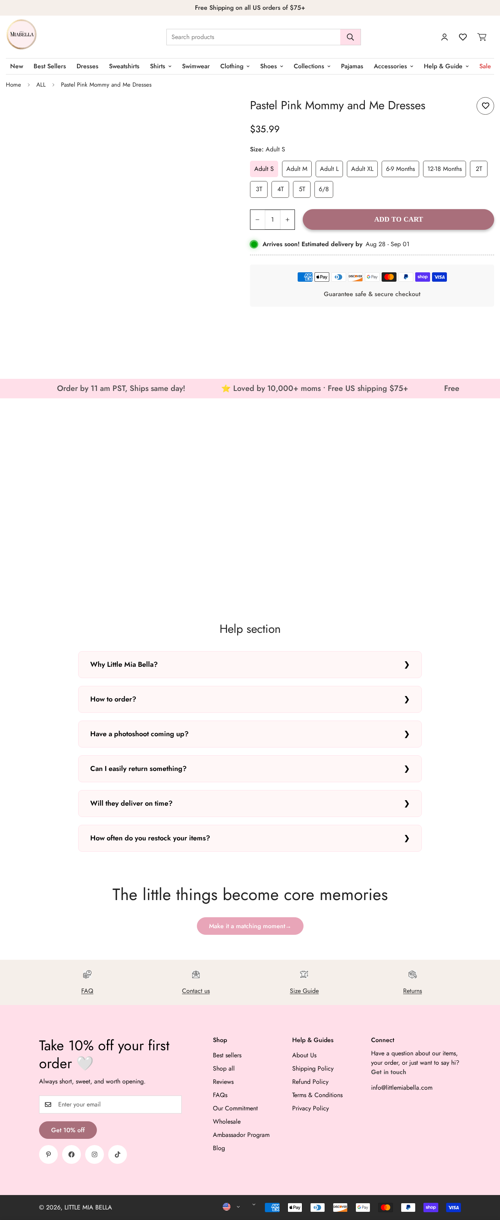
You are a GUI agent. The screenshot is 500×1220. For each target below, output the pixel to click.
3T (259, 189)
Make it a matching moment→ (250, 926)
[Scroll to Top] (485, 1177)
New (16, 66)
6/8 (324, 189)
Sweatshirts (124, 66)
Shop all (224, 1068)
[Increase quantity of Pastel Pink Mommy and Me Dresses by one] (287, 219)
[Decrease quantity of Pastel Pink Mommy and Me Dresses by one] (257, 219)
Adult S (264, 168)
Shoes (268, 66)
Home (13, 84)
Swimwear (196, 66)
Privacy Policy (310, 1108)
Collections (309, 66)
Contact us (196, 990)
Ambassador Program (241, 1134)
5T (302, 189)
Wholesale (227, 1121)
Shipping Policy (313, 1068)
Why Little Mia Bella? (124, 664)
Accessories (390, 66)
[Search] (350, 37)
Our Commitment (235, 1108)
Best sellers (227, 1055)
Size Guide (304, 990)
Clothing (231, 66)
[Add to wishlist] (485, 106)
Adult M (296, 168)
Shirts (157, 66)
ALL (41, 84)
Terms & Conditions (317, 1094)
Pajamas (352, 66)
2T (479, 168)
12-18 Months (444, 168)
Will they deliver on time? (131, 803)
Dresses (87, 66)
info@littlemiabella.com (401, 1087)
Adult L (329, 168)
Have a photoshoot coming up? (139, 734)
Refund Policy (310, 1081)
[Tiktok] (117, 1154)
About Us (304, 1055)
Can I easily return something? (138, 769)
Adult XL (362, 168)
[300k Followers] (71, 1154)
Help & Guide (443, 66)
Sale (485, 66)
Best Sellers (50, 66)
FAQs (220, 1094)
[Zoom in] (219, 112)
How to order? (113, 699)
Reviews (223, 1081)
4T (280, 189)
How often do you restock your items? (150, 838)
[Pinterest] (48, 1154)
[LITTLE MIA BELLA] (21, 37)
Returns (412, 990)
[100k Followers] (94, 1154)
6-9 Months (400, 168)
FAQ (87, 990)
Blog (219, 1148)
